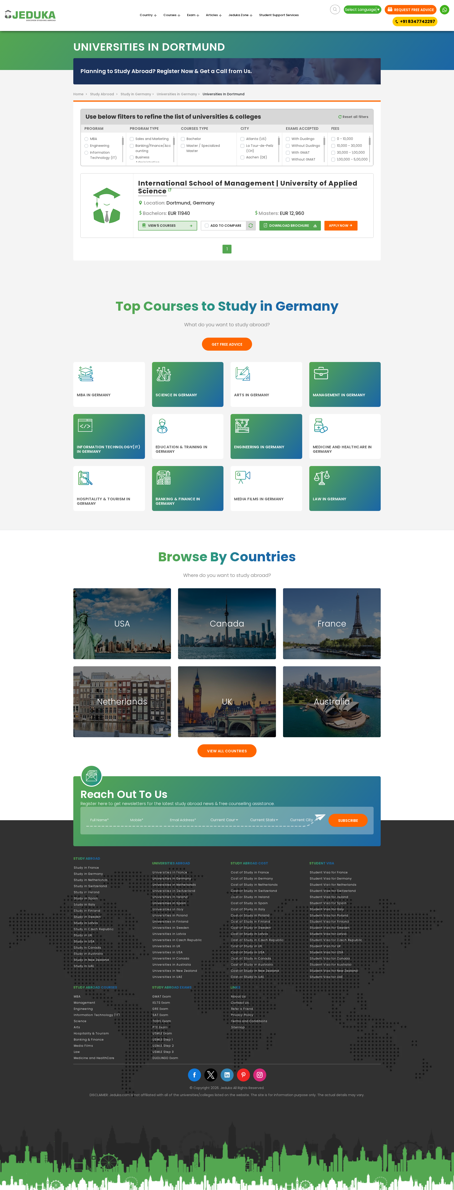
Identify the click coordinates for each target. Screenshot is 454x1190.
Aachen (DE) (256, 157)
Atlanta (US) (256, 138)
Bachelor (194, 138)
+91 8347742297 (417, 21)
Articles (212, 15)
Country (146, 15)
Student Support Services (279, 15)
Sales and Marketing (152, 138)
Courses (169, 15)
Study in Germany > (138, 94)
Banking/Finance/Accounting (153, 148)
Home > (81, 94)
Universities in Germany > (179, 94)
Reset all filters (355, 116)
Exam (191, 15)
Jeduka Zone (238, 15)
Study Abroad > (105, 94)
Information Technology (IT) (103, 155)
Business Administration (147, 160)
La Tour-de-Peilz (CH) (259, 148)
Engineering (99, 145)
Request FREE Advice (413, 9)
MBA (93, 138)
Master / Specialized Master (203, 148)
